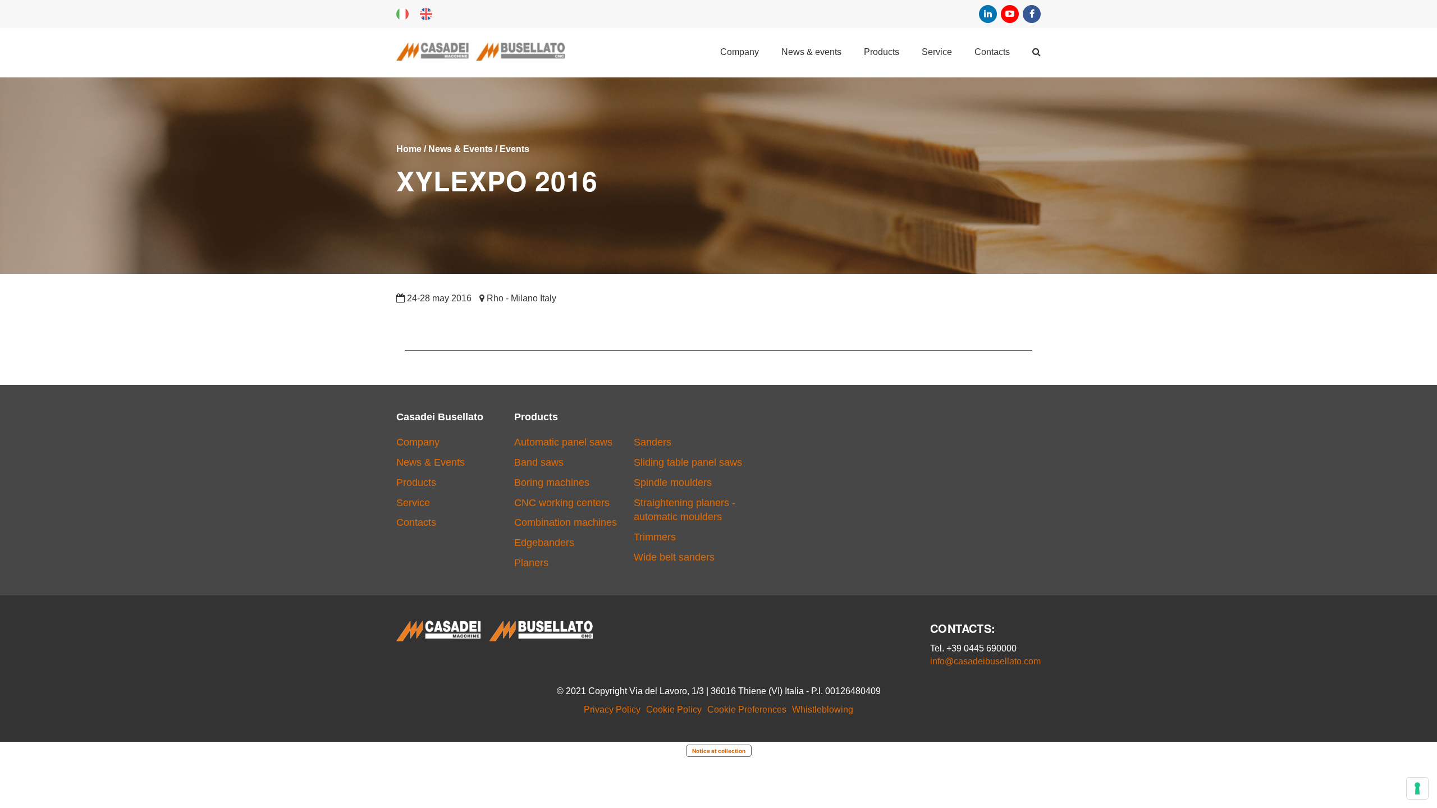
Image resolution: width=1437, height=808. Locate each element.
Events (514, 149)
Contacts (992, 52)
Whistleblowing (822, 709)
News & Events (811, 52)
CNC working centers (562, 502)
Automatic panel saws (563, 442)
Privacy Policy (612, 709)
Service (937, 52)
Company (739, 52)
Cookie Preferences (746, 709)
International (426, 14)
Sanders (652, 442)
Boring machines (551, 482)
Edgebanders (544, 542)
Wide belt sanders (674, 557)
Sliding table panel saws (688, 462)
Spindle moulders (673, 482)
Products (881, 52)
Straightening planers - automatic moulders (684, 510)
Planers (531, 562)
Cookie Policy (674, 709)
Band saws (539, 462)
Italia (402, 14)
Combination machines (565, 522)
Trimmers (655, 537)
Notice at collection (718, 750)
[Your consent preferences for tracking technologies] (1417, 788)
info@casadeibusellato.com (985, 661)
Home (409, 149)
